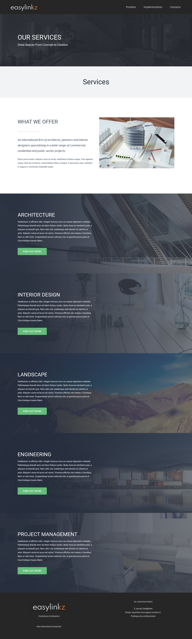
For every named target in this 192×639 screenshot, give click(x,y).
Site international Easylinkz (48, 626)
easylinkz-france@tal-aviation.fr (146, 612)
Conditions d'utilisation (49, 616)
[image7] (136, 118)
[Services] (96, 40)
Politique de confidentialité (143, 616)
